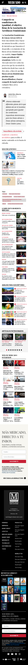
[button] (6, 350)
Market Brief (18, 538)
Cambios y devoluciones (13, 651)
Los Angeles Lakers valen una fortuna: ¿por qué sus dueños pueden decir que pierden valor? (20, 324)
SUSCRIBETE (14, 461)
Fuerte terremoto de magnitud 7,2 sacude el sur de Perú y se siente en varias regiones (8, 241)
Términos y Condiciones (9, 471)
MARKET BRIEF (6, 537)
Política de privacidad (7, 649)
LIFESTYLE (5, 531)
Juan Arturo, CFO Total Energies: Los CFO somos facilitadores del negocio (19, 390)
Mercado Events (19, 549)
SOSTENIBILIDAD (6, 546)
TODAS (4, 549)
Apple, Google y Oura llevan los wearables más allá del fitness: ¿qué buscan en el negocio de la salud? (20, 316)
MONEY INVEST (6, 528)
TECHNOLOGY (6, 543)
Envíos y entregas (20, 649)
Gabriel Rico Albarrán (14, 94)
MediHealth (18, 541)
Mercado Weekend (20, 559)
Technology (18, 544)
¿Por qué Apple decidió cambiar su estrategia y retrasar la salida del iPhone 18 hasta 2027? (8, 264)
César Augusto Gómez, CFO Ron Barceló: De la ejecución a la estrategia (19, 405)
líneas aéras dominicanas (15, 203)
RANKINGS (5, 522)
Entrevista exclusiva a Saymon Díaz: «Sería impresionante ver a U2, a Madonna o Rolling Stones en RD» (13, 172)
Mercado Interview (12, 16)
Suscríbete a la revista (12, 131)
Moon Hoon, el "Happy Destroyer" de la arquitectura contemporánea (8, 421)
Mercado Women (20, 562)
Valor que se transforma (8, 215)
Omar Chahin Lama (19, 196)
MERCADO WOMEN (7, 534)
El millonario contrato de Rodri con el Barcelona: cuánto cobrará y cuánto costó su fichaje (9, 256)
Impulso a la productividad (6, 233)
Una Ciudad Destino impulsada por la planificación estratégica (9, 248)
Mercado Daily (19, 556)
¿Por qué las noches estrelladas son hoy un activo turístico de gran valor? (20, 300)
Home (3, 16)
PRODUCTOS (18, 522)
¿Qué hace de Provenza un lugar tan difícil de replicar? (19, 292)
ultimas (5, 194)
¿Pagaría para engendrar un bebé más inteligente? (19, 307)
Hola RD (17, 546)
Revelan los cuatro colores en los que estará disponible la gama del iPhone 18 (9, 278)
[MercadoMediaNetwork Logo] (14, 498)
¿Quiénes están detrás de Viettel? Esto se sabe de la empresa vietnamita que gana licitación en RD (8, 271)
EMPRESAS (5, 525)
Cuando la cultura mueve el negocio (7, 344)
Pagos (14, 649)
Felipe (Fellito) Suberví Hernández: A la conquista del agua (7, 405)
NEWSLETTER (18, 553)
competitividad (7, 196)
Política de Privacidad (8, 472)
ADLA (4, 203)
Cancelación (5, 651)
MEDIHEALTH (5, 540)
